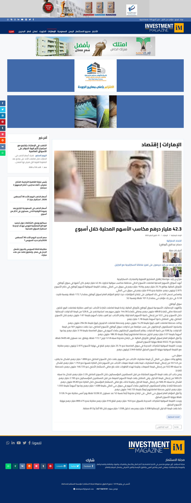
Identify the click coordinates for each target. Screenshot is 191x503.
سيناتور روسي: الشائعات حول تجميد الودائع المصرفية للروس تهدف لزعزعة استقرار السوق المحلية (30, 226)
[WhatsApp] (8, 19)
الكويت (42, 31)
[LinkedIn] (18, 19)
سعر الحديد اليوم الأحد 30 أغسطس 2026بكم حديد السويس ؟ (31, 238)
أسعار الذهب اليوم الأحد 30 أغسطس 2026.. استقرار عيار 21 (30, 198)
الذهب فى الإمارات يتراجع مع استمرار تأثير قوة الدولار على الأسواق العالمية (32, 148)
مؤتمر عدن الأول (167, 19)
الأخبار (95, 31)
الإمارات (52, 31)
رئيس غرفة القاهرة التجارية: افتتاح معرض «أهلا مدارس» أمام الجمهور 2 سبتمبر (30, 185)
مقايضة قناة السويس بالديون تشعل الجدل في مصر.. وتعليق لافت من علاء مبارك (30, 252)
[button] (40, 46)
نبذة (181, 19)
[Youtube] (22, 19)
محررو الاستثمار (83, 31)
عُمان (35, 31)
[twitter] (30, 19)
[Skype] (11, 19)
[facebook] (33, 19)
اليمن (71, 31)
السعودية (62, 31)
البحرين (21, 31)
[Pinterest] (26, 19)
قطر (29, 31)
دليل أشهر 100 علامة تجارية (150, 19)
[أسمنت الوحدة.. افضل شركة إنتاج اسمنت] (95, 9)
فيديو (177, 19)
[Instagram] (15, 19)
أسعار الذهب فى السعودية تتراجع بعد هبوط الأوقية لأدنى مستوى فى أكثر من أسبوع (28, 211)
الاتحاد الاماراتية (174, 417)
